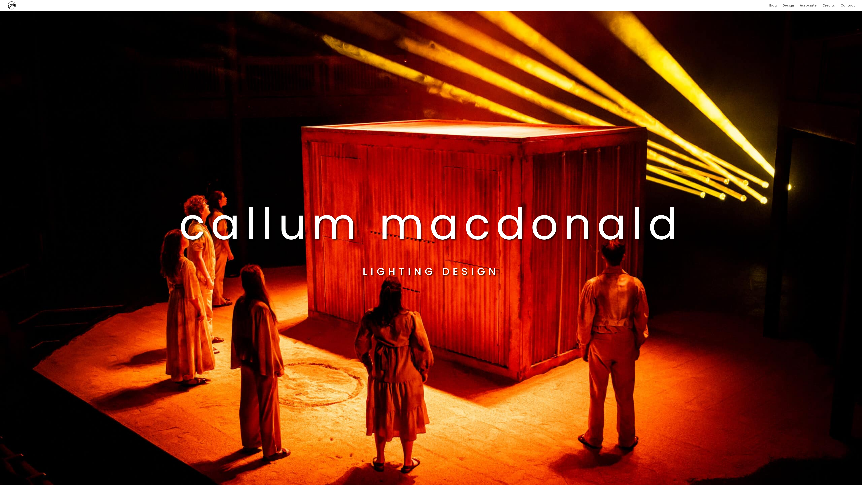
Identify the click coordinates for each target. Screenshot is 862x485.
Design (788, 6)
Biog (773, 6)
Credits (828, 6)
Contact (848, 6)
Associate (808, 6)
